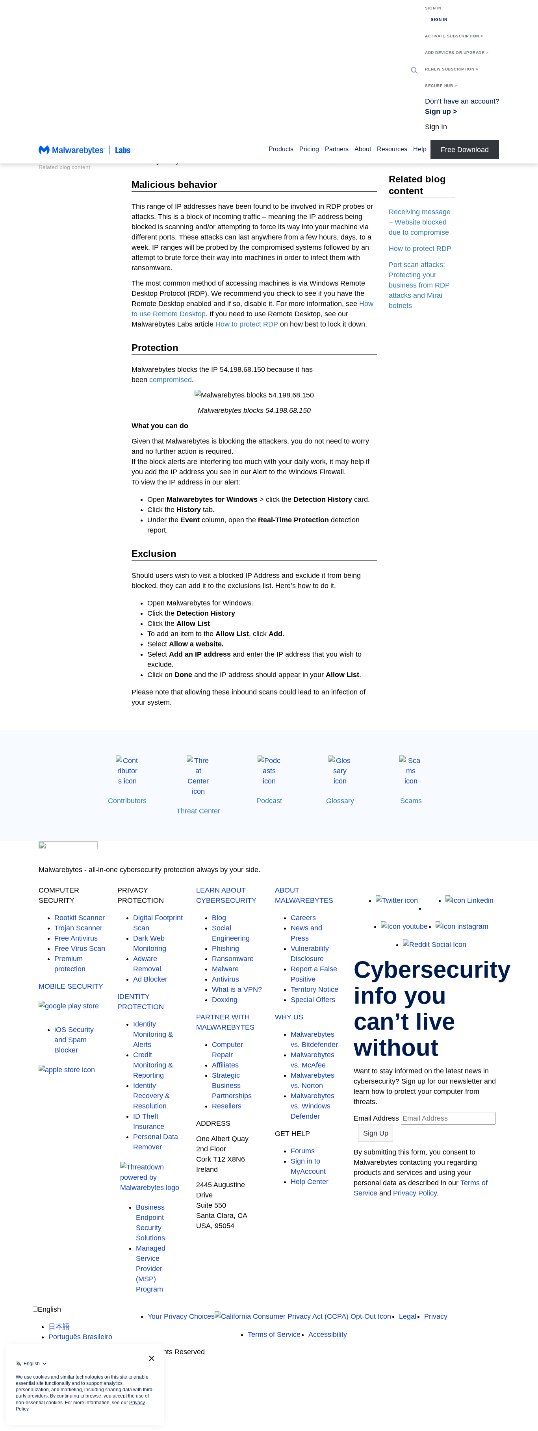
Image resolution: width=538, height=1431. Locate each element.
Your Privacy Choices (181, 1316)
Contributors (127, 801)
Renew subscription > (451, 69)
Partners (337, 149)
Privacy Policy (415, 1193)
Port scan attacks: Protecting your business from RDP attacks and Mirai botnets (419, 285)
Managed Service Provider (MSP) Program (150, 1268)
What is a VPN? (237, 989)
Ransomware (233, 959)
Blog (219, 918)
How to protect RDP (246, 324)
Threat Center (198, 811)
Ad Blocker (150, 979)
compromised (170, 380)
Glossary (340, 801)
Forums (303, 1151)
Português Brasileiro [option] (80, 1337)
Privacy (435, 1316)
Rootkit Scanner (79, 918)
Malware (225, 969)
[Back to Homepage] (85, 154)
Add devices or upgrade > (456, 52)
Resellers (226, 1106)
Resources (392, 149)
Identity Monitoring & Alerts (153, 1034)
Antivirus (225, 979)
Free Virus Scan (79, 948)
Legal (407, 1316)
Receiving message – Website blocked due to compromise (420, 222)
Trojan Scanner (78, 928)
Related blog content (64, 167)
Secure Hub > (441, 86)
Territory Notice (314, 989)
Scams (411, 801)
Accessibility (327, 1334)
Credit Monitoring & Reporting (153, 1065)
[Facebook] (432, 908)
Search (414, 70)
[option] (80, 1326)
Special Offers (313, 1000)
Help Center (309, 1182)
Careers (303, 918)
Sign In (433, 8)
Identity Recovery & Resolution (151, 1096)
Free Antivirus (76, 938)
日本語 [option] (59, 1327)
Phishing (225, 948)
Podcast (269, 801)
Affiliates (225, 1065)
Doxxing (224, 1000)
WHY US (289, 1017)
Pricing (309, 149)
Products (281, 149)
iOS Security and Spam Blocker (74, 1040)
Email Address (376, 1118)
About (362, 149)
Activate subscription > (454, 36)
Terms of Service (274, 1334)
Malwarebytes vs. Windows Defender (312, 1106)
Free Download (465, 150)
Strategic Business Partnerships (232, 1085)
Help (420, 149)
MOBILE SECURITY (71, 986)
